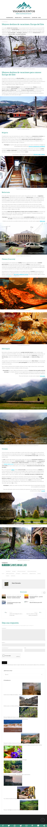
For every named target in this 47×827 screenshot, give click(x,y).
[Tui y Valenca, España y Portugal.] (26, 798)
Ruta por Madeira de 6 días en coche (11, 717)
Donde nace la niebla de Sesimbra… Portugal (13, 694)
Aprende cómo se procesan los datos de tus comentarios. (32, 664)
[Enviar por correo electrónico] (18, 565)
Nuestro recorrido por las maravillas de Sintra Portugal (15, 759)
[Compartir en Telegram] (16, 565)
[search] (41, 674)
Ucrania (8, 575)
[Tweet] (11, 565)
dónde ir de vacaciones (10, 573)
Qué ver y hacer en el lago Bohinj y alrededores (31, 614)
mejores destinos (33, 573)
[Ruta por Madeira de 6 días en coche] (28, 717)
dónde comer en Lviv (9, 464)
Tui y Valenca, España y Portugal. (10, 798)
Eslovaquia (18, 573)
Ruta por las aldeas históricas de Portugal (12, 743)
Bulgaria (14, 571)
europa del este (25, 573)
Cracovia (9, 276)
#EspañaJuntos (26, 17)
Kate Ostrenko (16, 583)
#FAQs (39, 17)
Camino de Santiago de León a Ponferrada (16, 614)
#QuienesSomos (9, 17)
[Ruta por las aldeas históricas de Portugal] (30, 743)
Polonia (39, 573)
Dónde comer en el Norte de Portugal (11, 705)
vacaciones (13, 575)
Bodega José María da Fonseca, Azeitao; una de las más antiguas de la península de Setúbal (23, 745)
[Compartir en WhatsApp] (13, 565)
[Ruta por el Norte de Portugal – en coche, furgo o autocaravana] (13, 785)
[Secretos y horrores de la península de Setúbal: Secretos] (13, 731)
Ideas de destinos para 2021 (36, 602)
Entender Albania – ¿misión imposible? (36, 597)
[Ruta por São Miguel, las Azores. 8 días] (29, 809)
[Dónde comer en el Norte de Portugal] (28, 705)
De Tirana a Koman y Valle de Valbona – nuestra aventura (14, 597)
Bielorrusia (8, 571)
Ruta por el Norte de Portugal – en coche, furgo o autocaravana (17, 774)
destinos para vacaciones (32, 571)
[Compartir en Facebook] (6, 565)
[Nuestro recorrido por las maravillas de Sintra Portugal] (13, 772)
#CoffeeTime (34, 17)
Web (25, 647)
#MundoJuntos (18, 17)
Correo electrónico (5, 647)
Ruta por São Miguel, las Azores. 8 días (12, 809)
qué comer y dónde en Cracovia (21, 274)
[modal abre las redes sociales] (26, 565)
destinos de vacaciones (22, 571)
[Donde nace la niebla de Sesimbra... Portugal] (31, 694)
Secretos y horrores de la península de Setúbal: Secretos (16, 719)
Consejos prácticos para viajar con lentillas (14, 603)
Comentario (4, 628)
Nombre (3, 642)
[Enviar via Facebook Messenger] (23, 565)
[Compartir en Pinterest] (21, 565)
